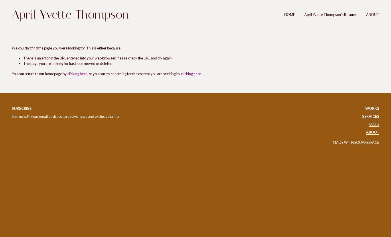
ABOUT (372, 14)
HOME (289, 14)
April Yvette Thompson (70, 14)
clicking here (77, 73)
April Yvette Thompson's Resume (330, 14)
